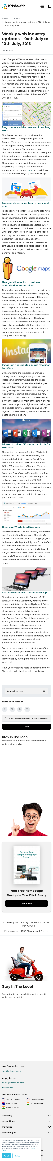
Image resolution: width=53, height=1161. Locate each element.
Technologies (9, 1132)
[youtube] (42, 1150)
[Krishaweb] (13, 6)
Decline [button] (17, 1156)
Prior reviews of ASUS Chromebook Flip (24, 931)
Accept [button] (6, 1156)
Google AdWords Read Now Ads (21, 527)
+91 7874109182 (8, 1087)
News (17, 18)
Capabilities (8, 1121)
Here (29, 170)
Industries (7, 1127)
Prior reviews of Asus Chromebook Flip (24, 592)
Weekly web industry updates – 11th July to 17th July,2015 (28, 924)
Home (5, 18)
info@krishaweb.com (11, 1071)
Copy (26, 726)
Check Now (26, 903)
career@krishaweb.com (13, 1083)
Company (7, 1115)
